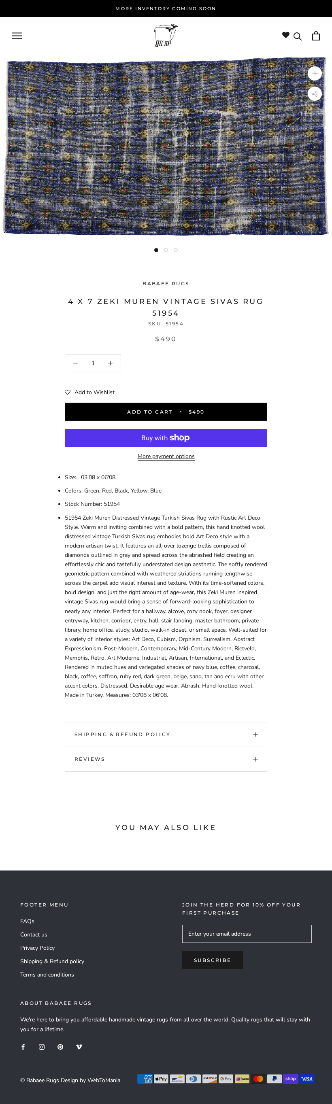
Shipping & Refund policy (122, 734)
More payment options (166, 456)
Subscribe (213, 960)
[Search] (298, 36)
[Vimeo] (79, 1046)
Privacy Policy (37, 948)
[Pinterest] (60, 1046)
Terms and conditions (47, 975)
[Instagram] (42, 1046)
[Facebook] (23, 1046)
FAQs (27, 921)
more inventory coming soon (165, 8)
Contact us (33, 934)
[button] (90, 392)
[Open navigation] (17, 35)
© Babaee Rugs (39, 1080)
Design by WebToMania (90, 1080)
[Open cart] (316, 35)
